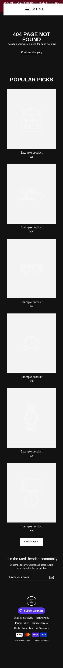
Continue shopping (31, 52)
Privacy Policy (22, 623)
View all (31, 541)
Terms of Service (40, 623)
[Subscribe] (51, 577)
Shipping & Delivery (23, 618)
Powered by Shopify (41, 641)
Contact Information (23, 628)
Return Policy (42, 618)
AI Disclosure (42, 628)
